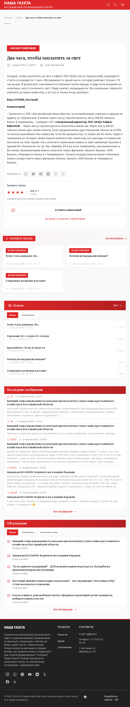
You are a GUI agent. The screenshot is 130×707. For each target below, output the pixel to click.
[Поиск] (108, 4)
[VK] (48, 174)
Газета (19, 18)
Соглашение (64, 647)
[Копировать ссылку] (63, 174)
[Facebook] (41, 174)
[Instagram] (7, 674)
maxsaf (13, 492)
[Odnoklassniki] (44, 674)
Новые (12, 315)
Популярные (28, 315)
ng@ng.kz (91, 634)
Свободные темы (49, 532)
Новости (62, 634)
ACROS (13, 439)
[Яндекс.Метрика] (91, 698)
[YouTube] (29, 674)
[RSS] (15, 681)
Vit (11, 396)
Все (116, 305)
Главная (8, 18)
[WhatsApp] (26, 174)
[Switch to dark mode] (115, 5)
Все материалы (114, 238)
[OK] (56, 174)
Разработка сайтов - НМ (111, 698)
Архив (61, 641)
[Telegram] (33, 174)
